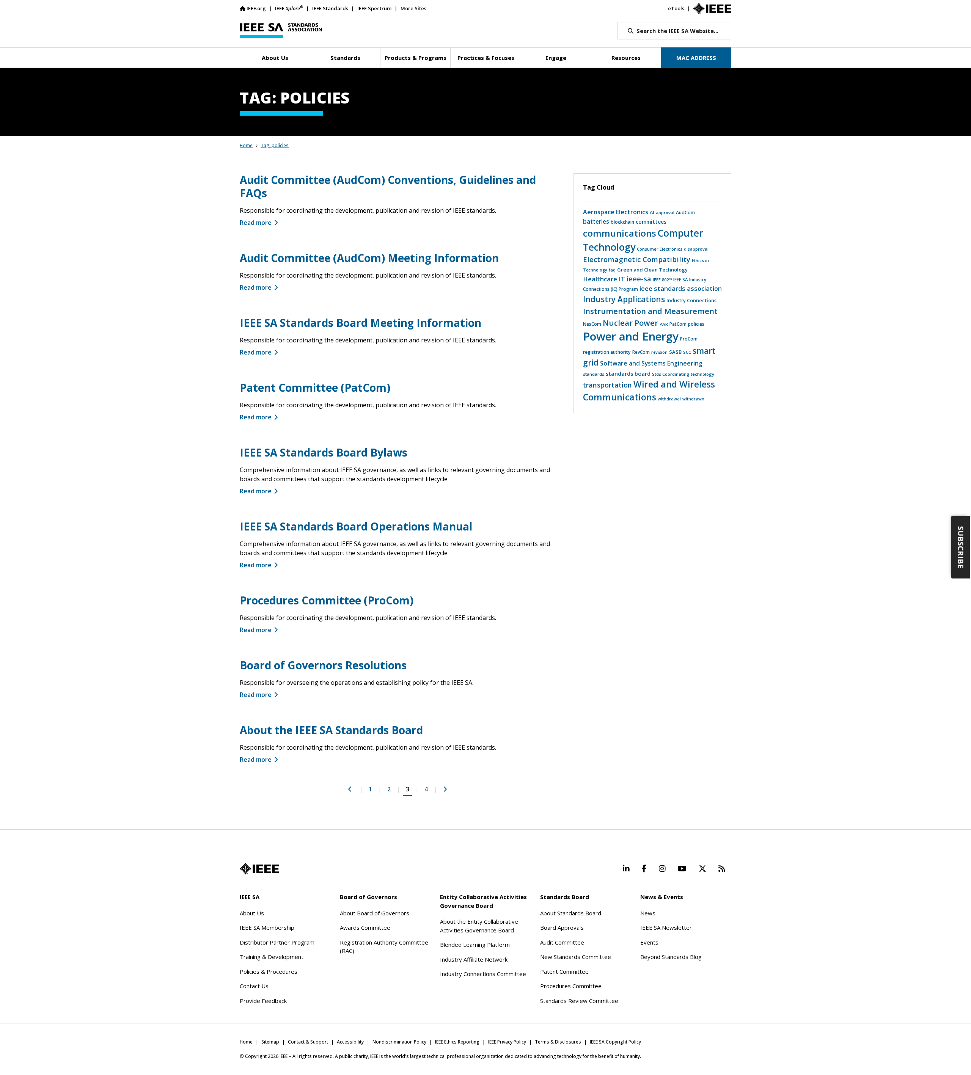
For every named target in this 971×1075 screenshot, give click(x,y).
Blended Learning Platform (475, 944)
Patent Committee (564, 971)
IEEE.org (256, 8)
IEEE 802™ (662, 279)
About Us (252, 913)
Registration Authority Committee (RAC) (384, 946)
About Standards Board (570, 913)
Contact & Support (308, 1042)
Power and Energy (631, 336)
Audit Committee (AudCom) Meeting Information (369, 258)
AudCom (685, 212)
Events (649, 942)
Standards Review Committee (579, 1000)
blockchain (622, 222)
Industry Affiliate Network (473, 959)
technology (702, 374)
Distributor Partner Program (277, 942)
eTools (676, 8)
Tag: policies (275, 145)
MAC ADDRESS (696, 57)
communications (619, 233)
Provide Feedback (263, 1000)
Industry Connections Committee (483, 974)
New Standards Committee (575, 956)
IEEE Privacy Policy (507, 1042)
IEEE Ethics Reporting (457, 1042)
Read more (256, 222)
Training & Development (271, 956)
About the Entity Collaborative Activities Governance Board (479, 926)
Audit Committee (562, 942)
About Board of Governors (374, 913)
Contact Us (254, 986)
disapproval (696, 249)
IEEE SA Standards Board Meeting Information (360, 322)
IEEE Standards (330, 8)
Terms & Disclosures (558, 1042)
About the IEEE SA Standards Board (331, 730)
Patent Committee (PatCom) (315, 387)
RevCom (641, 352)
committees (651, 221)
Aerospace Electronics (615, 212)
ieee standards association (680, 288)
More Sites (413, 8)
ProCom (689, 339)
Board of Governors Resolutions (323, 665)
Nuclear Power (630, 322)
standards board (628, 373)
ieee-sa (639, 278)
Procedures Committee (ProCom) (326, 600)
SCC (687, 352)
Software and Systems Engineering (651, 363)
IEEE (289, 8)
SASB (675, 351)
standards (593, 374)
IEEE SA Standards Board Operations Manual (356, 526)
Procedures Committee (571, 986)
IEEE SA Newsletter (666, 927)
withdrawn (693, 399)
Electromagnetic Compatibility (636, 259)
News (647, 913)
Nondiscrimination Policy (399, 1042)
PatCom (678, 324)
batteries (596, 221)
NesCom (592, 324)
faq (612, 270)
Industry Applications (624, 299)
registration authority (607, 352)
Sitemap (270, 1042)
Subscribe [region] (961, 547)
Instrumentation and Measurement (650, 311)
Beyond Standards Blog (671, 956)
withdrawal (669, 399)
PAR (664, 324)
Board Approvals (562, 927)
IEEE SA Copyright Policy (615, 1042)
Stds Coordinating (670, 374)
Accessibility (350, 1042)
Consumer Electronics (659, 249)
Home (246, 145)
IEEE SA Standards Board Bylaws (323, 452)
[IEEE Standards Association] (281, 30)
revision (659, 352)
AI (652, 212)
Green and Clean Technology (652, 269)
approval (665, 212)
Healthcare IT (604, 279)
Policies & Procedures (268, 971)
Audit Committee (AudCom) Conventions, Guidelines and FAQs (388, 186)
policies (696, 324)
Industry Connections (691, 300)
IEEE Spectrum (374, 8)
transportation (607, 384)
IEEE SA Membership (267, 927)
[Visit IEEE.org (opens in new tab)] (259, 868)
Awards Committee (365, 927)
